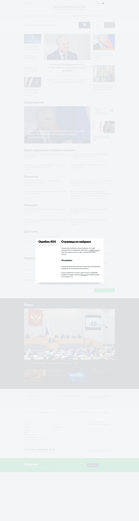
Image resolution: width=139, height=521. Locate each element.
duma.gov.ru (84, 275)
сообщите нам (93, 250)
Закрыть (98, 3)
